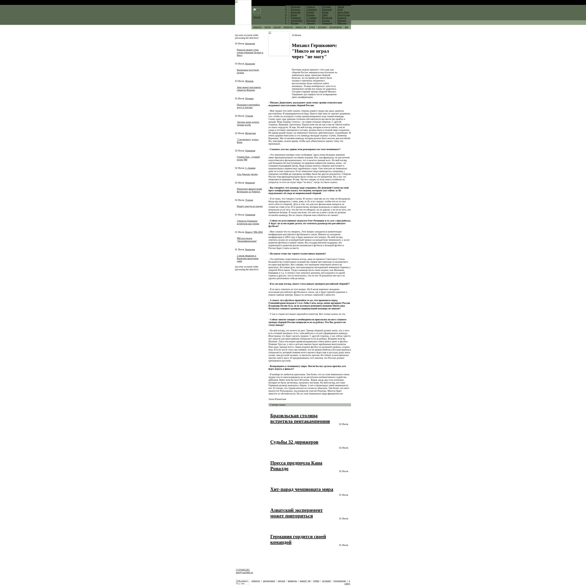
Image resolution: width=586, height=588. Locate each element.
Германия (250, 150)
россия (277, 27)
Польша (249, 98)
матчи (267, 27)
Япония (249, 81)
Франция (250, 182)
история (322, 27)
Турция (249, 116)
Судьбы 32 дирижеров (294, 442)
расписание (269, 581)
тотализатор (335, 27)
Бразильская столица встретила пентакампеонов (300, 418)
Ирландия (250, 133)
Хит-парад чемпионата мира (301, 489)
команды (288, 27)
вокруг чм (301, 27)
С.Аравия (250, 168)
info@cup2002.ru (244, 572)
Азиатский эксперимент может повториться (296, 512)
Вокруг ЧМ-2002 (254, 232)
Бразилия (250, 43)
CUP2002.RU (243, 569)
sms (346, 27)
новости (257, 27)
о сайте (347, 582)
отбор (312, 27)
